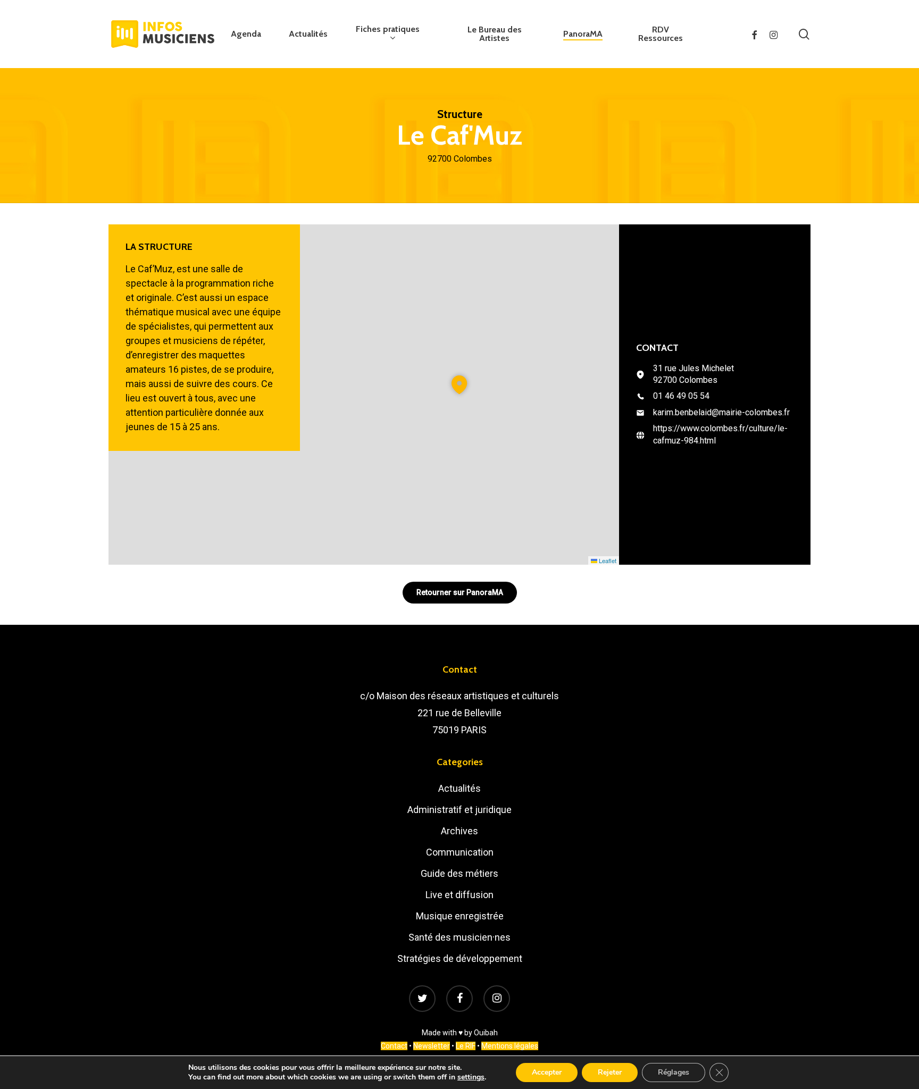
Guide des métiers (459, 873)
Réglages (673, 1072)
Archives (459, 830)
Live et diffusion (459, 894)
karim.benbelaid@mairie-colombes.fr (721, 412)
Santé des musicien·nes (459, 937)
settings (470, 1077)
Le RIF (465, 1046)
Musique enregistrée (460, 916)
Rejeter (610, 1072)
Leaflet (606, 560)
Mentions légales (509, 1046)
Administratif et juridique (459, 809)
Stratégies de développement (459, 958)
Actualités (459, 788)
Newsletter (431, 1046)
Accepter (547, 1072)
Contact (394, 1046)
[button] (459, 385)
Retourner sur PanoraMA (459, 592)
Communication (460, 852)
